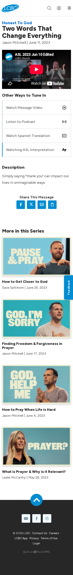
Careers (54, 533)
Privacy (34, 538)
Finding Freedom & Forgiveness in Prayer (32, 345)
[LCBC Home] (10, 8)
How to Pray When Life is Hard (29, 409)
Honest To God (17, 22)
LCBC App (21, 538)
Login (36, 543)
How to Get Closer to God (24, 281)
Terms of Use (49, 538)
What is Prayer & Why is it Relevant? (34, 471)
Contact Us (39, 533)
